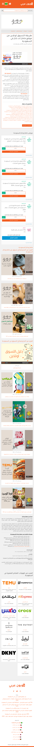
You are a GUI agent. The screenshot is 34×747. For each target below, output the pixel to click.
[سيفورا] (9, 624)
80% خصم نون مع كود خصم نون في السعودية (17, 714)
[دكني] (9, 652)
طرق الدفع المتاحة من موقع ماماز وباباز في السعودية (21, 108)
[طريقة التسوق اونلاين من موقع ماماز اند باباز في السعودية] (17, 55)
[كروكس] (25, 610)
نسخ (4, 148)
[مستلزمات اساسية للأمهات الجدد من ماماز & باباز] (17, 264)
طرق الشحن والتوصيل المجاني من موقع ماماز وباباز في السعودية (19, 110)
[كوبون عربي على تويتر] (17, 691)
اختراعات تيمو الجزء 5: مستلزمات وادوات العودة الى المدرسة (17, 483)
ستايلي (25, 671)
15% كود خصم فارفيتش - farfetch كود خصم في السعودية (17, 702)
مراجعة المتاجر (19, 31)
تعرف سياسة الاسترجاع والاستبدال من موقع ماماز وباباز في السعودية (18, 117)
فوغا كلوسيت (25, 657)
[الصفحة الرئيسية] (27, 4)
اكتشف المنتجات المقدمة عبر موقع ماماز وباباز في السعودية (20, 106)
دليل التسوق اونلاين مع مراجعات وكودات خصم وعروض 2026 (17, 699)
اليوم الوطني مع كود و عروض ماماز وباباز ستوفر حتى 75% (17, 336)
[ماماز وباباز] (17, 21)
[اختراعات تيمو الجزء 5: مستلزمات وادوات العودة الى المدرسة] (17, 469)
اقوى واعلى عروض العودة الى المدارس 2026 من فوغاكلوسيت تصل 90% (17, 512)
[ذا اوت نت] (25, 624)
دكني (9, 657)
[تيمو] (9, 582)
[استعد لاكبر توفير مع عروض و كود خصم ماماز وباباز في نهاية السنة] (17, 293)
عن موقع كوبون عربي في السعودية (17, 696)
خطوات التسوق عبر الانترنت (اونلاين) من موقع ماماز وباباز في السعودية (18, 111)
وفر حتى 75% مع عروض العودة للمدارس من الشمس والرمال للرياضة (17, 425)
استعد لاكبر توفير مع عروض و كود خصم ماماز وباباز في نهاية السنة (17, 307)
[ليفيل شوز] (25, 638)
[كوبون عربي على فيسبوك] (13, 691)
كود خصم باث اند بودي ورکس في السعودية (17, 708)
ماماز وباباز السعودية (26, 247)
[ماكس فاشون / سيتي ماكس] (9, 610)
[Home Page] (17, 685)
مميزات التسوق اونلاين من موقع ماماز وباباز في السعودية (21, 107)
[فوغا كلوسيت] (25, 652)
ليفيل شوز (25, 643)
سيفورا (8, 629)
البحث (30, 10)
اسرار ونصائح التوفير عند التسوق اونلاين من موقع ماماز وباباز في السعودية (17, 118)
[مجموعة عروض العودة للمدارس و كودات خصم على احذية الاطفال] (17, 440)
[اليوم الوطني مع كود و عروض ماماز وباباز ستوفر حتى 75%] (17, 322)
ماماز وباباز (13, 31)
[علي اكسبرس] (25, 596)
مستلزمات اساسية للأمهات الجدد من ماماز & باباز (17, 278)
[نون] (9, 638)
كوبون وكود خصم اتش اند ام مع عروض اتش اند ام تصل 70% (17, 705)
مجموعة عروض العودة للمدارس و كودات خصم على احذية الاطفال (17, 454)
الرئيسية (30, 31)
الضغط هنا (8, 73)
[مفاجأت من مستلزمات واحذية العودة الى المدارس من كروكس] (17, 382)
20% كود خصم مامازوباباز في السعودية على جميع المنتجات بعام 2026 (15, 208)
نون (9, 643)
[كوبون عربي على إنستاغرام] (20, 691)
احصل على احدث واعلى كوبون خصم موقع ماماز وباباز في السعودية (19, 114)
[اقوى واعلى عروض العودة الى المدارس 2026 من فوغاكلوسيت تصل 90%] (17, 498)
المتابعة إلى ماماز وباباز (27, 125)
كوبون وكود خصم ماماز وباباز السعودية (21, 546)
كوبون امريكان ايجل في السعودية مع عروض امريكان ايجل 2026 (17, 711)
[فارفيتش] (25, 582)
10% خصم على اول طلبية (18, 230)
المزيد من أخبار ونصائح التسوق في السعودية (17, 341)
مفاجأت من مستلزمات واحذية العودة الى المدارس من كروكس (17, 396)
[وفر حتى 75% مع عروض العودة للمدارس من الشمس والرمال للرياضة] (17, 411)
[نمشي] (9, 596)
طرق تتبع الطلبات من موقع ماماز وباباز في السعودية (22, 113)
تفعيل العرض (14, 238)
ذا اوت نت (25, 629)
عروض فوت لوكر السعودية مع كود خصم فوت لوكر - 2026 (17, 716)
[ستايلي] (25, 666)
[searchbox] (16, 10)
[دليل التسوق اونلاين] (17, 354)
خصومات (25, 31)
